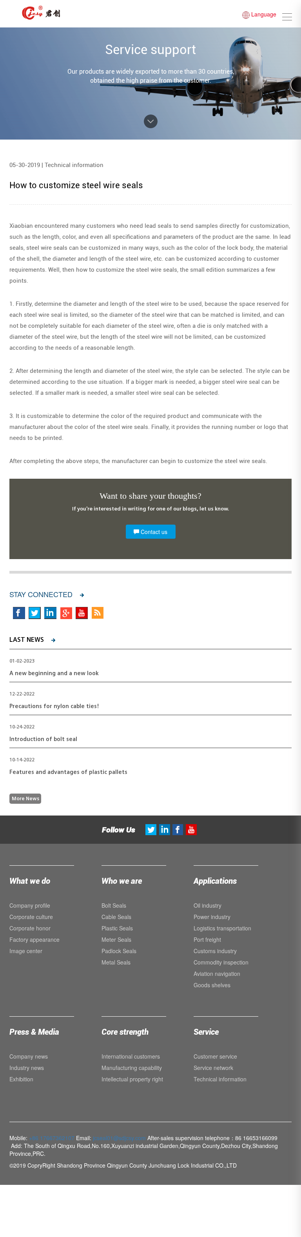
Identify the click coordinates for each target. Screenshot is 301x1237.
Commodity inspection (221, 962)
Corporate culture (31, 917)
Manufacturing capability (132, 1068)
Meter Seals (116, 939)
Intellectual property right (132, 1079)
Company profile (29, 905)
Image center (25, 951)
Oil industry (207, 905)
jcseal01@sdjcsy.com (119, 1138)
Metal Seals (116, 962)
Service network (213, 1068)
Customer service (215, 1056)
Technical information (220, 1079)
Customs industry (215, 951)
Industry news (26, 1068)
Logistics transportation (222, 928)
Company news (28, 1056)
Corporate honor (30, 928)
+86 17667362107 (51, 1138)
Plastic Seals (117, 928)
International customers (131, 1056)
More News (25, 798)
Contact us (153, 532)
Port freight (207, 939)
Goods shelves (212, 985)
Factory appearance (34, 939)
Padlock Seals (119, 951)
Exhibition (21, 1079)
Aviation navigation (217, 973)
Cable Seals (116, 917)
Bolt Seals (114, 905)
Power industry (212, 917)
